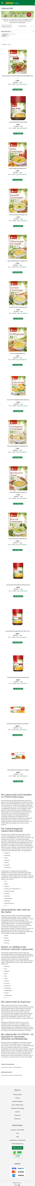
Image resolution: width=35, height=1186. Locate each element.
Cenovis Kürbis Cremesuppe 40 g (17, 168)
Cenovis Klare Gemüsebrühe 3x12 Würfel (17, 723)
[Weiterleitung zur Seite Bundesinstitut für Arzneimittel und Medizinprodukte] (17, 1157)
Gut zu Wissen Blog (17, 1105)
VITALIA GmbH (17, 1094)
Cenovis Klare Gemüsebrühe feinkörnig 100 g (18, 585)
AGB (17, 1137)
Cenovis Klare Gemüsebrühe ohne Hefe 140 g (17, 631)
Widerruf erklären (17, 1148)
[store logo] (12, 2)
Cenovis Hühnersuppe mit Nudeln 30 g (18, 261)
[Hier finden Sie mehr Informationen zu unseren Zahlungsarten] (17, 1177)
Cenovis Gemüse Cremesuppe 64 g (18, 307)
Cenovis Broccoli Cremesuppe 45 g (17, 538)
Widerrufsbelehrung (17, 1144)
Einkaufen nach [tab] (6, 26)
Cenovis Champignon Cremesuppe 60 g (17, 446)
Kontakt (17, 1098)
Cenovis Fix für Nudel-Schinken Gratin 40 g (18, 399)
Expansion (17, 1115)
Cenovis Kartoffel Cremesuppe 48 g (18, 214)
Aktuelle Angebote (17, 1101)
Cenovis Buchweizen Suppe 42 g (18, 492)
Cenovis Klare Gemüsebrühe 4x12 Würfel (18, 770)
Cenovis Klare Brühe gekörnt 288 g (18, 122)
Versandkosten (23, 84)
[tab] (17, 35)
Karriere (17, 1112)
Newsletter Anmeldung (17, 1108)
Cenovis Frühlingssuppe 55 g (17, 353)
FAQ (17, 1133)
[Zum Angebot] (17, 14)
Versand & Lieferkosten (17, 1130)
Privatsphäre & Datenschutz (17, 1140)
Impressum (17, 1119)
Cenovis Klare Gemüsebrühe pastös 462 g (18, 677)
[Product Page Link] (17, 62)
